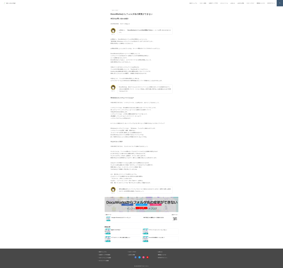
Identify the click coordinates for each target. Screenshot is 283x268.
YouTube (141, 207)
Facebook (127, 204)
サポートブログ (115, 10)
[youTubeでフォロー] (147, 257)
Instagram (155, 204)
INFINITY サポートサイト (143, 266)
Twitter (141, 204)
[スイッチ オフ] (280, 3)
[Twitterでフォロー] (139, 257)
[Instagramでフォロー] (143, 257)
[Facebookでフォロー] (135, 257)
